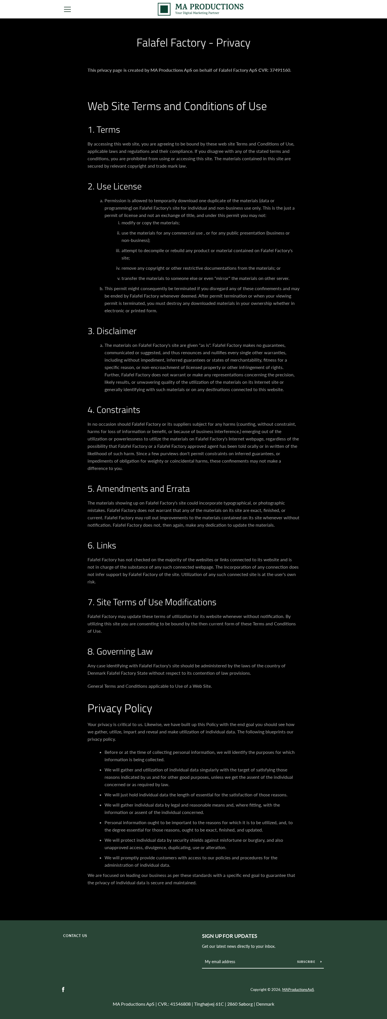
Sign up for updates (229, 936)
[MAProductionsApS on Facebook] (63, 989)
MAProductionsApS (298, 989)
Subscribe (306, 961)
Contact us (75, 936)
